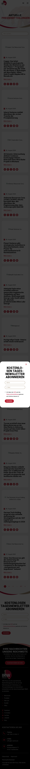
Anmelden (9, 401)
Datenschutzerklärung (12, 394)
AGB (15, 392)
